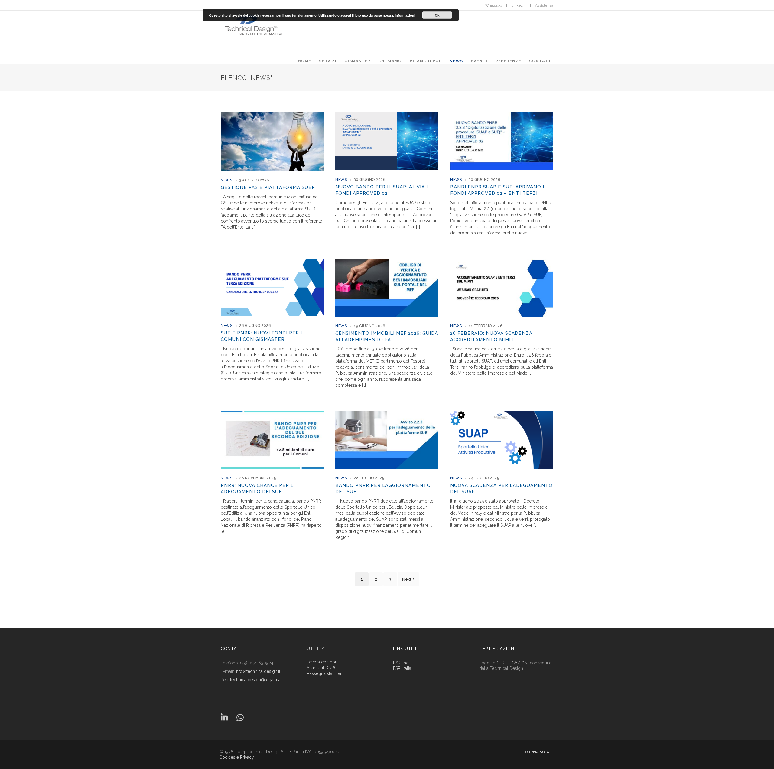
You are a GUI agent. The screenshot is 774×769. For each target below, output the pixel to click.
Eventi (479, 61)
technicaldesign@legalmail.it (258, 679)
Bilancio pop (426, 61)
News (456, 61)
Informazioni (405, 15)
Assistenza (544, 5)
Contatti (541, 61)
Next (406, 579)
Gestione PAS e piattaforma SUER (268, 187)
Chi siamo (390, 61)
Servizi (328, 61)
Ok (437, 15)
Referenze (508, 61)
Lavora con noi (321, 662)
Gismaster (357, 61)
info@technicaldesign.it (257, 671)
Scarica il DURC (322, 668)
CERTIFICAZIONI (512, 662)
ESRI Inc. (401, 662)
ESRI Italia (402, 668)
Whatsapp (493, 5)
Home (304, 61)
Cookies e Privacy (236, 757)
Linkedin (518, 5)
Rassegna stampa (324, 673)
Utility (315, 648)
